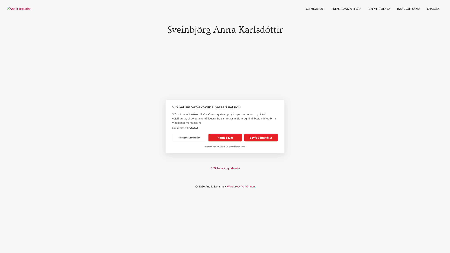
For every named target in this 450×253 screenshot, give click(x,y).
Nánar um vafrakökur (185, 127)
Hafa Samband (408, 8)
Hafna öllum (225, 137)
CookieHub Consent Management (230, 146)
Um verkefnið (379, 8)
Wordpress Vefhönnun (241, 186)
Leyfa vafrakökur (261, 137)
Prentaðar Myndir (346, 8)
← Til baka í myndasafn (225, 168)
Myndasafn (315, 8)
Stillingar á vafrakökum (189, 138)
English (433, 8)
